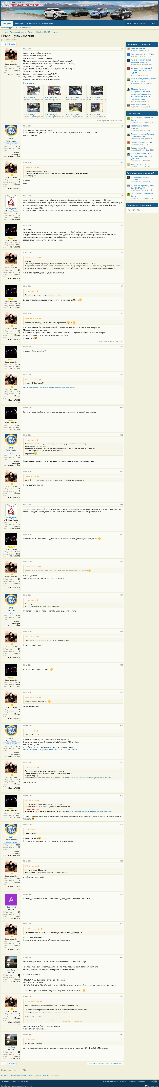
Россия (17, 916)
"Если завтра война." (140, 104)
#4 (122, 196)
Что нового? (32, 23)
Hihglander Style (9, 1081)
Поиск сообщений (23, 27)
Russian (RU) (24, 1081)
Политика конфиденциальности (132, 1081)
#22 (121, 762)
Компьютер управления (141, 142)
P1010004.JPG (51, 97)
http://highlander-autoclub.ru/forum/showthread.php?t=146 (49, 387)
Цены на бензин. (138, 48)
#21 (121, 726)
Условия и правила (110, 1081)
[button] (39, 23)
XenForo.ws (28, 1086)
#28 (121, 957)
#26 (121, 894)
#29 (121, 996)
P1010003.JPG (30, 97)
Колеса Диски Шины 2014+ (142, 54)
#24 (121, 824)
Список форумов (7, 27)
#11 (121, 408)
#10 (121, 374)
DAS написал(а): (31, 167)
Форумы (7, 23)
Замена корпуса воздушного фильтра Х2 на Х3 (143, 79)
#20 (121, 692)
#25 (121, 861)
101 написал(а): (30, 291)
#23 (121, 796)
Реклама (19, 23)
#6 (122, 252)
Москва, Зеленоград (15, 154)
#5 (122, 225)
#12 (121, 435)
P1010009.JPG (72, 114)
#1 (122, 49)
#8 (122, 313)
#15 (121, 534)
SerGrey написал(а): (32, 1001)
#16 (121, 561)
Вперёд (12, 44)
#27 (121, 924)
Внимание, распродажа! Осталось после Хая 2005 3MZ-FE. (141, 70)
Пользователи (48, 23)
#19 (121, 665)
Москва (17, 71)
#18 (121, 631)
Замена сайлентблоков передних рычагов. (141, 61)
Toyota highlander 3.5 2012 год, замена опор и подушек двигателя (143, 156)
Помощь (150, 1081)
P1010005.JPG (72, 97)
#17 (121, 595)
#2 (122, 126)
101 (4, 40)
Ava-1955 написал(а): (32, 929)
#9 (122, 347)
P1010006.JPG (93, 97)
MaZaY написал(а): (32, 257)
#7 (122, 286)
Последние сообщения (139, 44)
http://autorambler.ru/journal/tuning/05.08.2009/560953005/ (50, 749)
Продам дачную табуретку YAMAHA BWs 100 (142, 135)
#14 (121, 505)
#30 (121, 1034)
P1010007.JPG (30, 114)
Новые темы (133, 113)
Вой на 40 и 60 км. (138, 164)
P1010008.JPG (51, 114)
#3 (122, 162)
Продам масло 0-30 (139, 148)
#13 (121, 471)
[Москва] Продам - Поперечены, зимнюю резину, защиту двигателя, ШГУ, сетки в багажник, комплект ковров (142, 94)
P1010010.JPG (93, 114)
